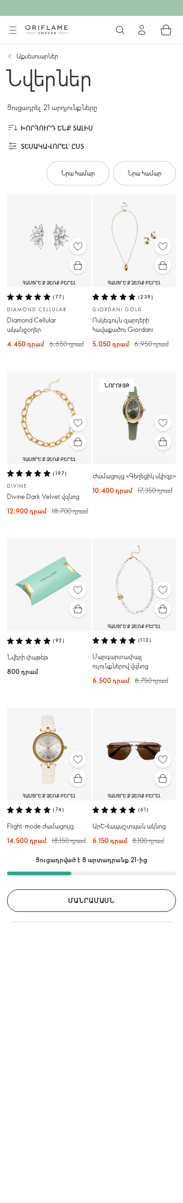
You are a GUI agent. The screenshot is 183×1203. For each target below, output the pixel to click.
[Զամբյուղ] (166, 30)
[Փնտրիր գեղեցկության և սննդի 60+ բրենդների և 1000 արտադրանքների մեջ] (120, 30)
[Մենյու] (12, 30)
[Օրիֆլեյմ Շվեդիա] (46, 29)
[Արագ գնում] (77, 265)
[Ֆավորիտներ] (77, 246)
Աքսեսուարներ (37, 55)
